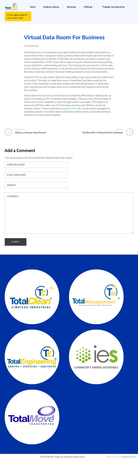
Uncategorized (31, 46)
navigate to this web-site (73, 108)
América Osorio (129, 457)
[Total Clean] (13, 6)
